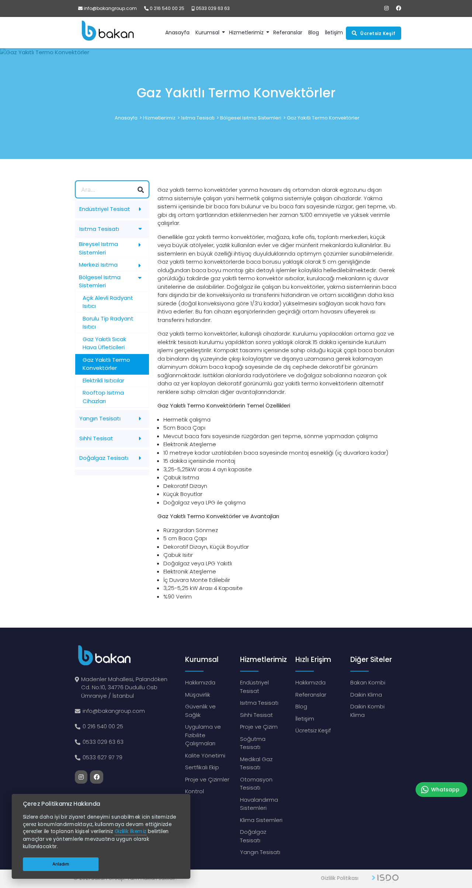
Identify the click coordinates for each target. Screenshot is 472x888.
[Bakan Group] (104, 32)
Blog (301, 706)
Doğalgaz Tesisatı (253, 836)
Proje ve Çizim (259, 727)
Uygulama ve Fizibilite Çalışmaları (203, 735)
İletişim (304, 718)
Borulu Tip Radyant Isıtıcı (108, 323)
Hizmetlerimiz (246, 32)
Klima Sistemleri (261, 820)
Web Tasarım (385, 878)
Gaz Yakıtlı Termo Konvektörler (323, 117)
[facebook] (398, 8)
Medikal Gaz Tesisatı (256, 763)
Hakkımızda (200, 682)
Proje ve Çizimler (207, 779)
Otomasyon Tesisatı (256, 784)
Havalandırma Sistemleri (259, 804)
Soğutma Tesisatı (253, 743)
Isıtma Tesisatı (198, 117)
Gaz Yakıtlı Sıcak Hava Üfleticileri (104, 343)
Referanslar (310, 694)
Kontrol (194, 791)
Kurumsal (207, 32)
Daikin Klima (366, 694)
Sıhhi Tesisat (256, 715)
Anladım (60, 864)
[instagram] (386, 8)
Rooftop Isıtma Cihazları (103, 397)
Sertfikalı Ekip (202, 767)
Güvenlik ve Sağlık (200, 711)
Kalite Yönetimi (205, 755)
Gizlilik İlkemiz (130, 831)
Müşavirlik (197, 694)
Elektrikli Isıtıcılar (103, 380)
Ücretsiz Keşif (313, 730)
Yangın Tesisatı (260, 852)
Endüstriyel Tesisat (254, 687)
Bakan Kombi (367, 682)
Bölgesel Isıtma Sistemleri (250, 117)
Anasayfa (126, 117)
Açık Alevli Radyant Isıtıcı (108, 302)
